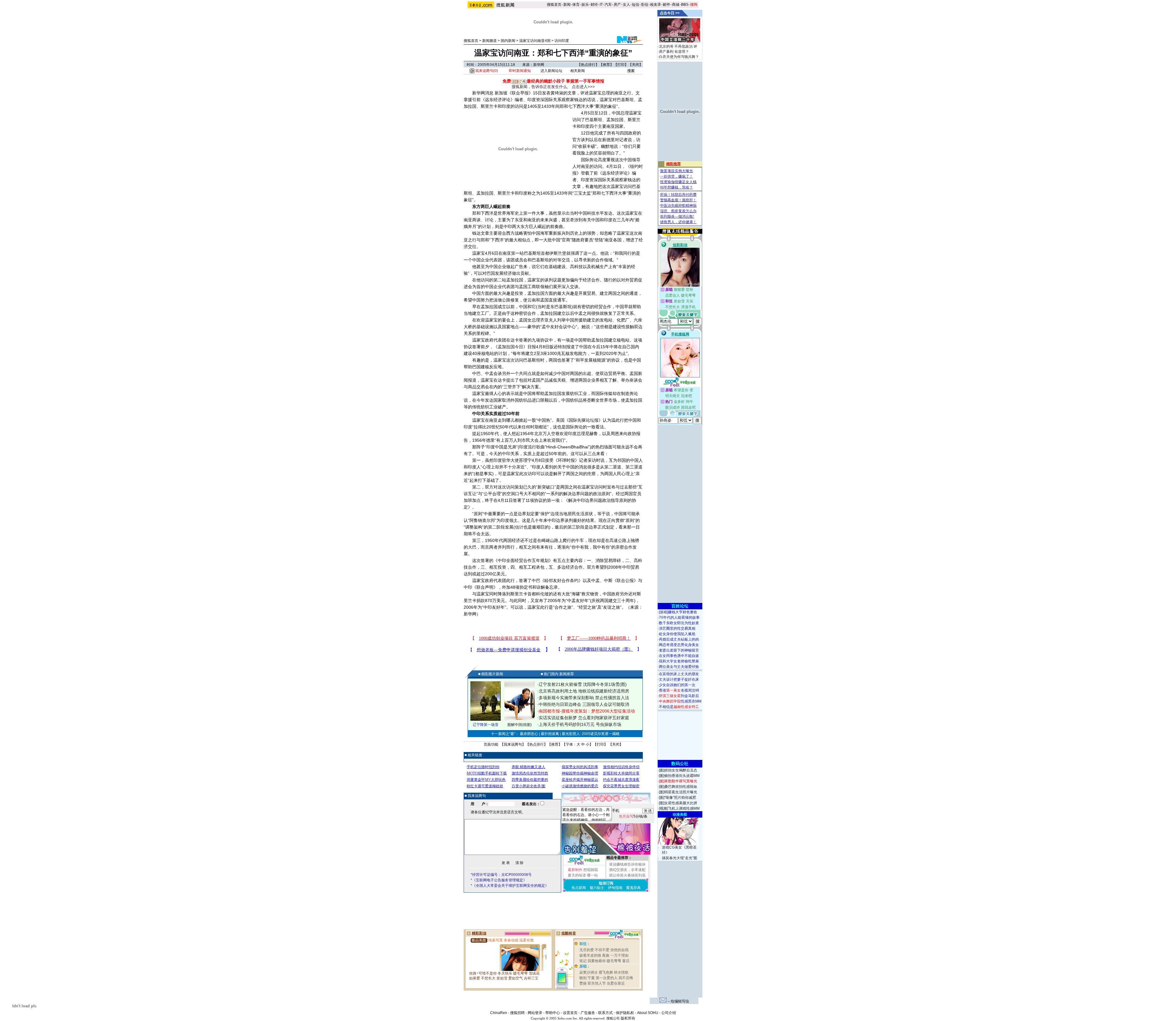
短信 (635, 4)
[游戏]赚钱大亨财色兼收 (678, 612)
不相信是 (679, 707)
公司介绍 (668, 1013)
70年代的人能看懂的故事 (679, 617)
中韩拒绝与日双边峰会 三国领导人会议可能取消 (584, 704)
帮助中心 (552, 1013)
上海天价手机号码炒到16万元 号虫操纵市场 (580, 724)
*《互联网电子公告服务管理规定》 (499, 880)
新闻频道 (489, 41)
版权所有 (628, 1018)
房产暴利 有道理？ (674, 51)
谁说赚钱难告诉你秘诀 (627, 864)
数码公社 (679, 763)
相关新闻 (577, 71)
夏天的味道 (577, 875)
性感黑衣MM (680, 701)
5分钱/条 (633, 816)
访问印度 (561, 41)
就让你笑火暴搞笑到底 (627, 875)
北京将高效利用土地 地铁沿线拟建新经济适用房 (584, 691)
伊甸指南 (615, 888)
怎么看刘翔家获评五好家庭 (603, 717)
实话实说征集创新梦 (558, 717)
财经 (594, 4)
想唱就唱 (590, 870)
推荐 (606, 65)
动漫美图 (680, 814)
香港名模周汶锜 (679, 690)
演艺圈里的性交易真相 (677, 628)
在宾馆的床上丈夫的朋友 (679, 674)
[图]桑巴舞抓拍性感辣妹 (678, 786)
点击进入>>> (583, 86)
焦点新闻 (578, 888)
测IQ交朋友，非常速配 (627, 870)
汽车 (608, 4)
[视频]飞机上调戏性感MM (679, 808)
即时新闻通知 (520, 71)
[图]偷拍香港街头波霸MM (679, 776)
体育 (576, 4)
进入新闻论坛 (551, 71)
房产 (617, 4)
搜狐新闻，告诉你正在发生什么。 (541, 86)
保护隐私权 (625, 1013)
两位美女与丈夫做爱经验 (679, 667)
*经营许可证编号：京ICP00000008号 (501, 875)
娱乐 (585, 4)
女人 (626, 4)
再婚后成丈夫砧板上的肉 (679, 639)
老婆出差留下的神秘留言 (679, 650)
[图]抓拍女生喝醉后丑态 (678, 770)
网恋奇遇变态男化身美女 (679, 645)
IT (601, 4)
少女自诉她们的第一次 (677, 685)
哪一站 (592, 875)
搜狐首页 (554, 4)
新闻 (567, 4)
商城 (675, 4)
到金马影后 (679, 696)
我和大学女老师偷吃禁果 (679, 661)
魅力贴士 (597, 888)
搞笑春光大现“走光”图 (679, 858)
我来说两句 (513, 744)
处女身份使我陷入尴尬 (677, 634)
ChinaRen (498, 1013)
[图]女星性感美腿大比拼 (678, 803)
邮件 (666, 4)
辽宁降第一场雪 (485, 725)
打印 (621, 65)
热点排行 (588, 65)
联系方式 (605, 1013)
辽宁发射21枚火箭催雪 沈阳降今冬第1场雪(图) (583, 684)
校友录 (655, 4)
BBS (684, 4)
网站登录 (535, 1013)
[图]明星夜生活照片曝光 (678, 792)
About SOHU (647, 1013)
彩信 (644, 4)
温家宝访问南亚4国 (535, 41)
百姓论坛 (679, 606)
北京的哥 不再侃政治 (676, 46)
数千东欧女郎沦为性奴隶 (679, 623)
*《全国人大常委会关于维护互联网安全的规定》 (510, 885)
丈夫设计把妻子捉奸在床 (679, 679)
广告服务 (588, 1013)
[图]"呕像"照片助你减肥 (677, 797)
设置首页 (570, 1013)
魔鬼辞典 (633, 888)
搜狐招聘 (517, 1013)
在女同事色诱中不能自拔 (679, 656)
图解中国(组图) (519, 725)
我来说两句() (486, 71)
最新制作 (575, 870)
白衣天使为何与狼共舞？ (679, 57)
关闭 (635, 65)
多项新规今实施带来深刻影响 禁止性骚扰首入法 (584, 697)
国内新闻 (508, 41)
